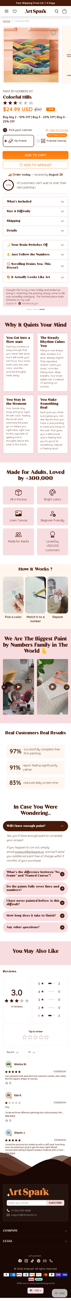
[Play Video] (18, 686)
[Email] (45, 1260)
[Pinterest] (39, 1260)
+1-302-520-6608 (21, 1210)
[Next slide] (67, 687)
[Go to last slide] (4, 687)
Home (6, 21)
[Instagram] (26, 1260)
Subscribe (55, 1202)
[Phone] (51, 1260)
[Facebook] (20, 1260)
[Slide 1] (29, 309)
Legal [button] (8, 1241)
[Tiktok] (32, 1260)
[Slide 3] (42, 309)
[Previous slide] (7, 958)
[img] (15, 103)
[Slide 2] (35, 309)
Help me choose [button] (59, 130)
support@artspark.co (24, 1214)
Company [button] (10, 1231)
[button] (6, 11)
